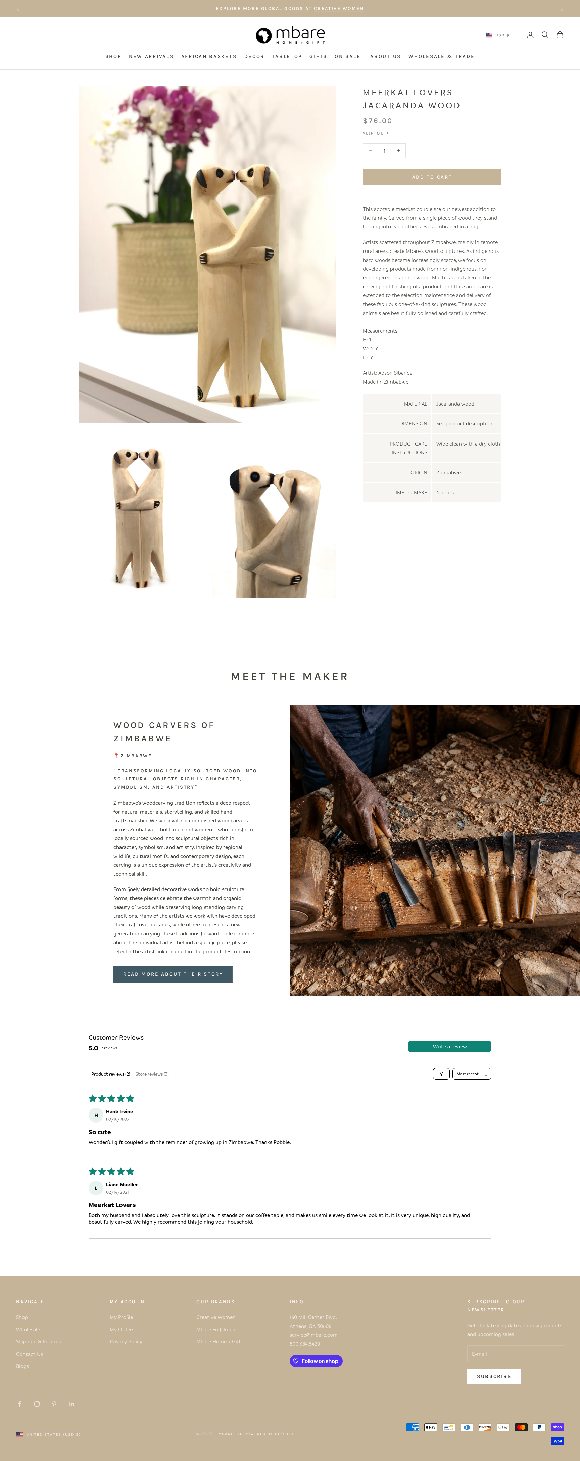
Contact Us (29, 1354)
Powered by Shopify (269, 1434)
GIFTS (318, 56)
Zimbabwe (396, 381)
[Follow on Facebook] (19, 1404)
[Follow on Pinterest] (54, 1404)
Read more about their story (173, 974)
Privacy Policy (126, 1341)
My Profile (121, 1317)
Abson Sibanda (395, 372)
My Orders (122, 1329)
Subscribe (494, 1376)
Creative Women (216, 1317)
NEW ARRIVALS (151, 56)
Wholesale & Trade (441, 56)
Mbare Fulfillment (217, 1329)
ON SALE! (349, 56)
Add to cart (432, 177)
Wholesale (28, 1329)
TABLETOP (287, 56)
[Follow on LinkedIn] (71, 1404)
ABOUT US (385, 56)
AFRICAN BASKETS (209, 56)
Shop (22, 1317)
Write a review (450, 1046)
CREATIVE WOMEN (339, 8)
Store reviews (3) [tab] (152, 1074)
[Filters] (441, 1074)
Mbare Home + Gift (218, 1341)
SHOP (113, 56)
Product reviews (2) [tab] (110, 1074)
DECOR (254, 56)
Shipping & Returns (38, 1341)
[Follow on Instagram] (37, 1404)
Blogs (22, 1366)
